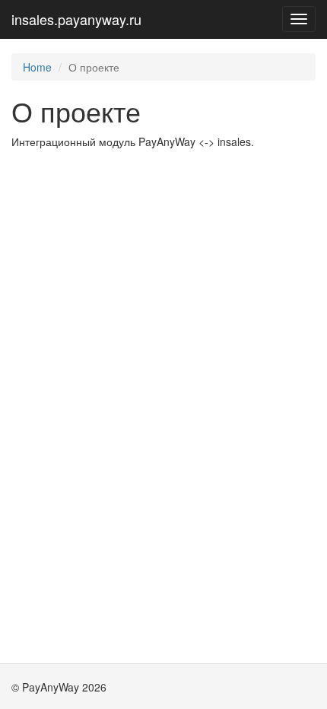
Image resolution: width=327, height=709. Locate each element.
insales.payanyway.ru (76, 19)
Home (37, 67)
